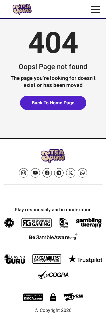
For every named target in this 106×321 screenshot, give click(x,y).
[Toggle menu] (95, 9)
